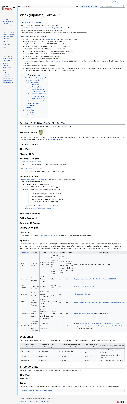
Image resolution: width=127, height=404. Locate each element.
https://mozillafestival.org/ (83, 286)
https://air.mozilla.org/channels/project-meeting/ (39, 28)
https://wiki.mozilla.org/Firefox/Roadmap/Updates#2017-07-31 (96, 279)
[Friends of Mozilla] (41, 132)
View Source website (81, 294)
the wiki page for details (48, 206)
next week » (38, 22)
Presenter (24, 252)
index (32, 22)
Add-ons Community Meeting (32, 162)
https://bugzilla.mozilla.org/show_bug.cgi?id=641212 (102, 326)
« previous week (25, 22)
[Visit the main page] (9, 8)
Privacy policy (23, 401)
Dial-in (24, 36)
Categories (24, 390)
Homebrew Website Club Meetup (34, 179)
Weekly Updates (35, 390)
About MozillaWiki (34, 401)
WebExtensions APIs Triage (32, 168)
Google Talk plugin (55, 61)
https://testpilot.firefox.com (83, 314)
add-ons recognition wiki (53, 140)
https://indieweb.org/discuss (42, 208)
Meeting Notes (47, 390)
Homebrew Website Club (48, 236)
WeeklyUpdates (27, 19)
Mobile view (45, 401)
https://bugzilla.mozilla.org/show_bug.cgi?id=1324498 (98, 323)
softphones (50, 39)
